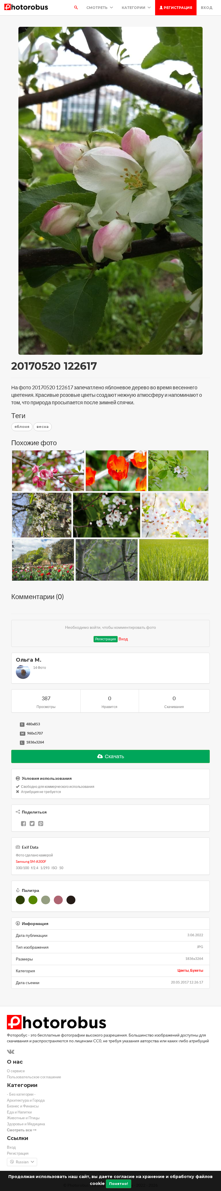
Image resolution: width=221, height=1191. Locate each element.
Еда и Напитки (19, 1112)
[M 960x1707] (14, 734)
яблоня (21, 426)
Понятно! (118, 1183)
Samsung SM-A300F (31, 861)
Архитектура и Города (26, 1100)
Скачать (114, 756)
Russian (22, 1162)
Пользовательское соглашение (34, 1077)
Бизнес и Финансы (23, 1106)
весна (43, 426)
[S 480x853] (14, 724)
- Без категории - (21, 1094)
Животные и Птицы (23, 1118)
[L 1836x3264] (14, 742)
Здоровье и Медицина (26, 1124)
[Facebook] (23, 824)
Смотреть (97, 7)
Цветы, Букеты (190, 970)
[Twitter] (32, 824)
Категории (134, 7)
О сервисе (16, 1071)
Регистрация (177, 7)
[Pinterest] (40, 824)
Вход (206, 7)
